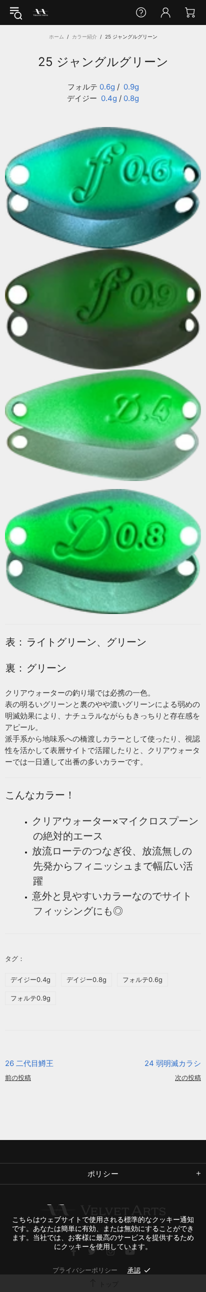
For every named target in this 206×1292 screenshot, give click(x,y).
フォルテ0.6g (142, 980)
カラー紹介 (84, 37)
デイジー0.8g (86, 980)
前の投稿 (18, 1078)
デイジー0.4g (30, 980)
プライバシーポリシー (85, 1270)
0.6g (107, 87)
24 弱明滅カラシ (172, 1063)
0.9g (131, 87)
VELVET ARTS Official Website (40, 12)
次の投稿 (188, 1078)
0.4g (109, 98)
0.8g (131, 98)
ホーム (56, 37)
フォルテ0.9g (30, 998)
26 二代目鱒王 (29, 1063)
